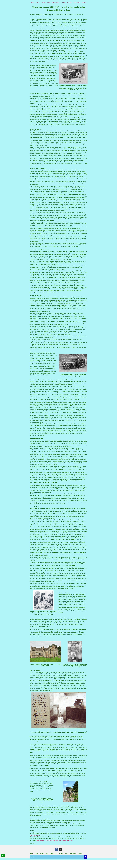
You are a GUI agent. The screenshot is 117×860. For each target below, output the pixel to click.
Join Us (43, 2)
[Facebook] (56, 849)
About (37, 2)
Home (32, 2)
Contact (63, 2)
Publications (77, 2)
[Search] (85, 857)
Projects (84, 2)
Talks (48, 2)
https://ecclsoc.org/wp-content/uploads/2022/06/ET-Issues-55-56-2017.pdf (54, 840)
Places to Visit (55, 2)
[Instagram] (60, 849)
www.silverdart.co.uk (35, 835)
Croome (69, 2)
